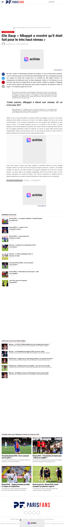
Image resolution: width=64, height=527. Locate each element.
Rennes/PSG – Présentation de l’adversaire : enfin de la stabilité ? (47, 457)
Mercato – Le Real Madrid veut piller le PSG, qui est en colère (26, 351)
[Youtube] (34, 512)
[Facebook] (25, 512)
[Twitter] (29, 512)
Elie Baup (26, 180)
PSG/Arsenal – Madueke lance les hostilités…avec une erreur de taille (29, 365)
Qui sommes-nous (49, 519)
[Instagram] (38, 512)
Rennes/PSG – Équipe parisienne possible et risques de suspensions (16, 485)
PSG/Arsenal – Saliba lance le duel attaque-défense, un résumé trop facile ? (31, 358)
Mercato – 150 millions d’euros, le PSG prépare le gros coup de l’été (28, 373)
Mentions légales (14, 519)
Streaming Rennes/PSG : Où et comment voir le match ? (15, 457)
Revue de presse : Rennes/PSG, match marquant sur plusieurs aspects (45, 485)
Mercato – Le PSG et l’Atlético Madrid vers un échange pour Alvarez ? (29, 344)
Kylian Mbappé (35, 180)
